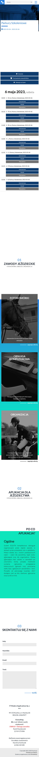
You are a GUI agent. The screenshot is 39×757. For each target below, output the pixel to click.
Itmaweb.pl (34, 754)
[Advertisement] (19, 51)
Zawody (20, 74)
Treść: (5, 669)
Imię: (4, 641)
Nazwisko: (6, 651)
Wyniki (22, 104)
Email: (5, 660)
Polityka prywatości (31, 752)
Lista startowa (22, 101)
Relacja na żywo (21, 82)
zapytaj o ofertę (32, 345)
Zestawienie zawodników (21, 78)
